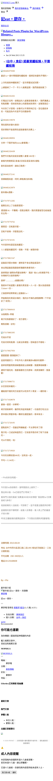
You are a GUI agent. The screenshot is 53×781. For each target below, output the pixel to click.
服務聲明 (26, 743)
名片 (8, 51)
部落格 (9, 48)
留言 (22, 608)
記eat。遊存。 (13, 19)
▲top (3, 622)
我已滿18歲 (6, 772)
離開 (14, 772)
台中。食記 (21, 617)
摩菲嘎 (4, 594)
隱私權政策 (44, 741)
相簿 (8, 45)
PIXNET (11, 741)
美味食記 (20, 614)
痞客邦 (17, 608)
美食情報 (21, 40)
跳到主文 (5, 26)
